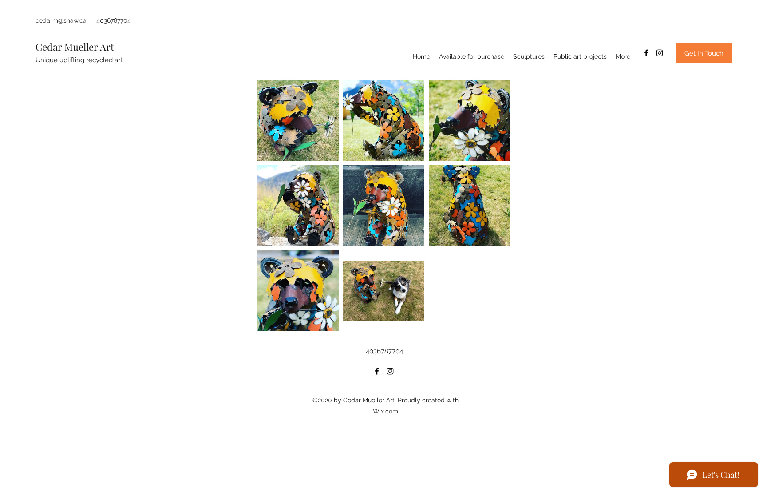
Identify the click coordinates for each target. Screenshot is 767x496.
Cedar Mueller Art (75, 46)
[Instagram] (659, 52)
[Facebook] (646, 52)
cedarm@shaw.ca (61, 20)
